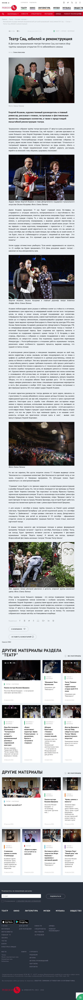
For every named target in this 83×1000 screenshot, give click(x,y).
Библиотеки (5, 961)
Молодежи (49, 14)
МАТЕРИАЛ (71, 31)
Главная (4, 19)
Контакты (34, 967)
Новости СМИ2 (6, 642)
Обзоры (5, 938)
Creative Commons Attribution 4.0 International (54, 981)
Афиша (58, 14)
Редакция (34, 955)
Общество (75, 910)
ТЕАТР (57, 31)
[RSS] (72, 2)
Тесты (4, 941)
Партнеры (34, 964)
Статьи (68, 22)
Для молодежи (25, 929)
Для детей (23, 926)
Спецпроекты (36, 14)
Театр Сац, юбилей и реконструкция (15, 24)
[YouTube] (76, 2)
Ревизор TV (6, 935)
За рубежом (39, 935)
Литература (44, 8)
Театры (4, 955)
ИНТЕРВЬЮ (9, 722)
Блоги (4, 944)
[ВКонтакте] (64, 2)
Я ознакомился (10, 901)
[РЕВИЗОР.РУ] (9, 7)
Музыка (67, 8)
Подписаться (55, 896)
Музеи (56, 8)
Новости (24, 14)
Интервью (6, 929)
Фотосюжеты (7, 932)
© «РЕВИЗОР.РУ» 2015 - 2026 (33, 990)
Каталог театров (20, 19)
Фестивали (39, 932)
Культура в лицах (9, 947)
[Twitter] (68, 2)
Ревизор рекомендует (72, 14)
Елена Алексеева (19, 52)
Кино (32, 8)
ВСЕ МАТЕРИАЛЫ (74, 656)
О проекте (24, 2)
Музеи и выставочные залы (10, 957)
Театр (24, 8)
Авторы (33, 958)
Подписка (33, 2)
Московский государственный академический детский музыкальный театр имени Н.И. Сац (33, 22)
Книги (24, 952)
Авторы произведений (39, 961)
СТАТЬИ (63, 31)
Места (4, 952)
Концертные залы (7, 959)
